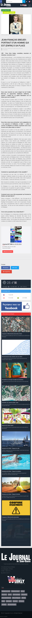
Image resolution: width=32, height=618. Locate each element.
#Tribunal (21, 601)
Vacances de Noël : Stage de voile (10, 448)
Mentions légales (3, 616)
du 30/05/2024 (12, 244)
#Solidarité (24, 594)
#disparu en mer (6, 591)
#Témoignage (16, 594)
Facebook (6, 267)
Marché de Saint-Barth (7, 425)
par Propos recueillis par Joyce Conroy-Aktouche (12, 48)
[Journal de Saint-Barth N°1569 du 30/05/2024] (16, 234)
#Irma (22, 591)
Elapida (11, 613)
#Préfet (23, 597)
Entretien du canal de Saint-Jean (10, 402)
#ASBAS (4, 604)
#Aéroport (8, 601)
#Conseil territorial (6, 597)
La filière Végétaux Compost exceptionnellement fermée (14, 540)
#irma (9, 594)
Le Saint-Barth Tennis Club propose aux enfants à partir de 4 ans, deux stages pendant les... (15, 497)
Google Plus (7, 271)
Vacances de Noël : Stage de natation (11, 471)
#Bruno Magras (16, 597)
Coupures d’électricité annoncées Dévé (12, 333)
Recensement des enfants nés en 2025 (12, 356)
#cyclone (4, 594)
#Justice (15, 601)
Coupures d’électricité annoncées (10, 517)
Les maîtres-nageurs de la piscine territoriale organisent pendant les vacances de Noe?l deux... (14, 474)
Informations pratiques (8, 314)
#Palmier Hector (15, 591)
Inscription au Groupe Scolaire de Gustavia (12, 379)
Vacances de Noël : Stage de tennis (11, 494)
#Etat (3, 601)
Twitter (15, 267)
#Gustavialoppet (12, 604)
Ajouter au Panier (8, 251)
